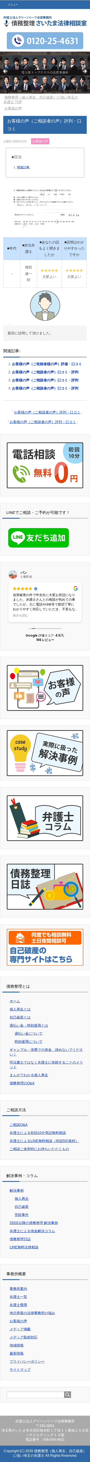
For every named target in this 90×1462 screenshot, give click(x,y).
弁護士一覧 (18, 1297)
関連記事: (23, 167)
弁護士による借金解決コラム (32, 1231)
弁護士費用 (18, 1305)
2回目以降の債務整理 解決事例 (34, 1223)
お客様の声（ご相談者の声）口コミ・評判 (45, 372)
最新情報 (17, 1353)
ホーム (15, 1001)
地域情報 (17, 1345)
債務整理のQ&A (22, 1083)
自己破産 (22, 1207)
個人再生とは (20, 1009)
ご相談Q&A (19, 1125)
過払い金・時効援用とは (29, 1025)
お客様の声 (40, 141)
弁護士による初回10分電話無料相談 (38, 1133)
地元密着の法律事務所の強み (32, 1313)
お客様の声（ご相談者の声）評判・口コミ (47, 412)
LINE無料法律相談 (24, 1247)
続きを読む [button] (20, 616)
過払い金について (29, 1033)
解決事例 (17, 1190)
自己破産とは (20, 1017)
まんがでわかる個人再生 (29, 1075)
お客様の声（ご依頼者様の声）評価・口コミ (47, 364)
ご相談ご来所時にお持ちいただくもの (39, 1149)
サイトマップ (20, 1369)
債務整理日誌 (20, 1239)
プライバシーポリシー (27, 1361)
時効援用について (29, 1041)
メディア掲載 (20, 1329)
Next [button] (84, 71)
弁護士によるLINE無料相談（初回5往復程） (44, 1141)
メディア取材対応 (24, 1337)
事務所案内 (18, 1289)
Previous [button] (5, 71)
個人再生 (22, 1198)
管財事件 (22, 1215)
